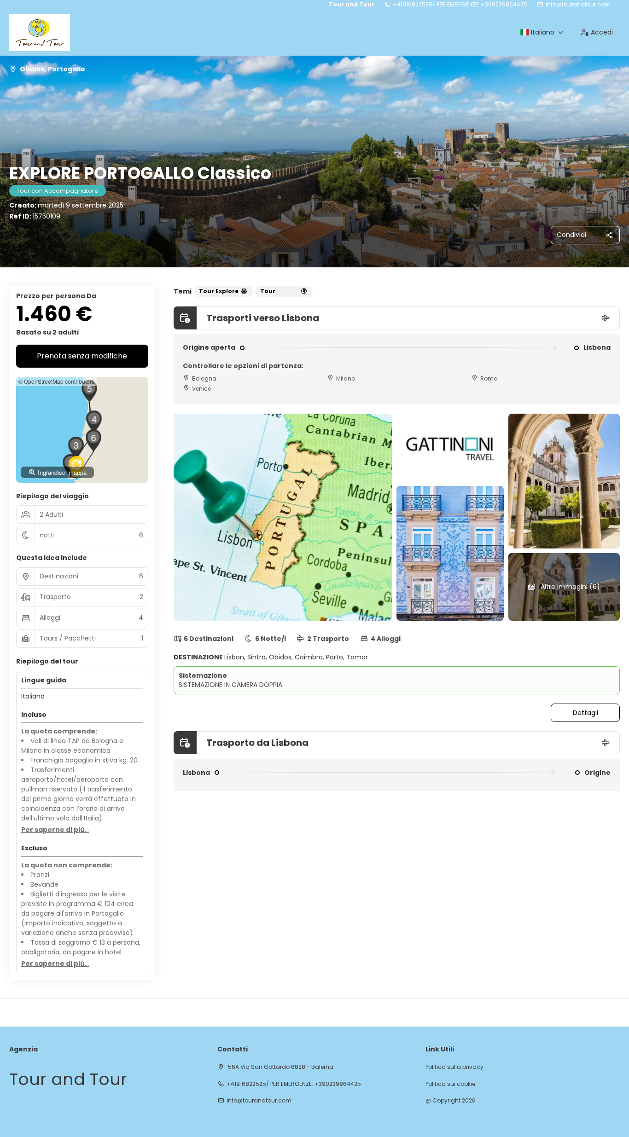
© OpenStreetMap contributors (56, 381)
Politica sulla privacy (454, 1067)
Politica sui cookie (450, 1084)
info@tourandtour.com (578, 4)
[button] (76, 448)
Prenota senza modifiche (82, 356)
